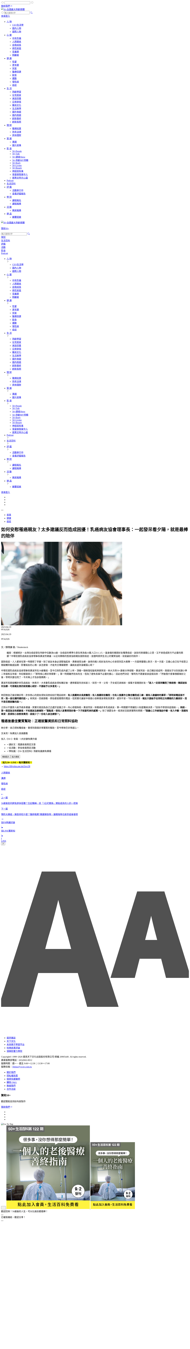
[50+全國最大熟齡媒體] (13, 9)
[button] (6, 756)
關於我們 (11, 1072)
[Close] (2, 1220)
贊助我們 (5, 1107)
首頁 (9, 515)
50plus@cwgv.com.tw (22, 1067)
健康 (9, 518)
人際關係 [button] (5, 773)
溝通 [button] (3, 778)
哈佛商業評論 (13, 1048)
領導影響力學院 (14, 1051)
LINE (3, 841)
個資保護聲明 (13, 1079)
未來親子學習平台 (15, 1044)
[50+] (68, 1208)
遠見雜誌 (11, 1038)
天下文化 (11, 1041)
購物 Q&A (12, 1082)
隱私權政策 (12, 1075)
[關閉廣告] (2, 1214)
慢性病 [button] (4, 783)
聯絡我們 (11, 1086)
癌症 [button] (3, 789)
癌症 (9, 521)
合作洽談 (11, 1089)
